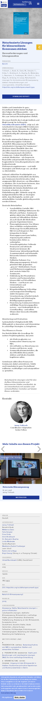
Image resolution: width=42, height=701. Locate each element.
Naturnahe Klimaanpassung (16, 487)
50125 (4, 601)
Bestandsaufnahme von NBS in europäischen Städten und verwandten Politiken (20, 647)
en (30, 4)
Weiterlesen (21, 497)
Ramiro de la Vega (9, 551)
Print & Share (39, 47)
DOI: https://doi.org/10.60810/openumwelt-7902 (20, 587)
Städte (14, 608)
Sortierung (26, 2)
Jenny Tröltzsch (8, 525)
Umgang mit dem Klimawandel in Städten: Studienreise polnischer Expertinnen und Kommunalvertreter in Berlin (19, 665)
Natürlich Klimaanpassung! (12, 594)
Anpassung (6, 608)
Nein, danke (20, 697)
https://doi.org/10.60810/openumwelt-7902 (18, 87)
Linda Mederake (8, 541)
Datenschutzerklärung (8, 693)
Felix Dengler (7, 532)
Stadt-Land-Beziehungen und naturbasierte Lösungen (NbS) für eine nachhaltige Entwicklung (19, 655)
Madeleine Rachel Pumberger (13, 546)
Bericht (5, 64)
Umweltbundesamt (9, 560)
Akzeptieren (7, 697)
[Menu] (38, 4)
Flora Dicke (6, 534)
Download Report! (21, 96)
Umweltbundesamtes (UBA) (14, 125)
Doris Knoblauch (8, 537)
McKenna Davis (8, 530)
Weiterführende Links (11, 639)
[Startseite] (4, 4)
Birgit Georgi (7, 553)
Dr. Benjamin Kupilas (10, 539)
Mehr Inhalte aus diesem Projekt (21, 443)
